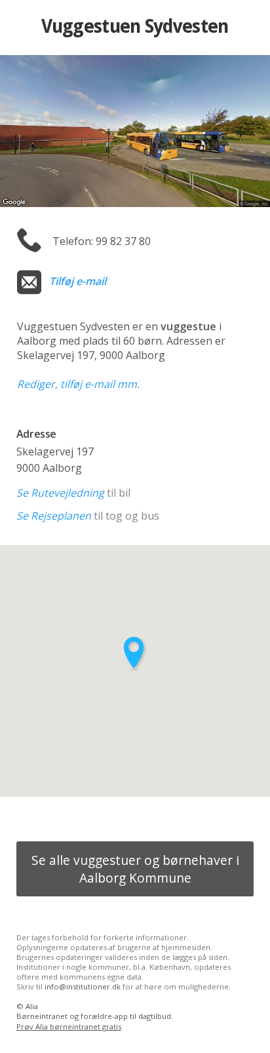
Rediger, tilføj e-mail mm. (78, 384)
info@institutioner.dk (83, 986)
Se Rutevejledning (60, 493)
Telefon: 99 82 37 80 (101, 241)
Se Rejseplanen (53, 515)
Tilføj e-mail (77, 281)
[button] (135, 653)
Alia (32, 1006)
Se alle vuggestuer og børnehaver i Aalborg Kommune (135, 869)
